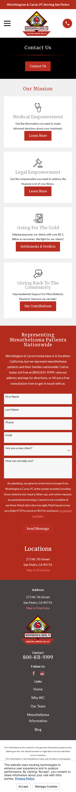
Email (8, 435)
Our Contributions (37, 306)
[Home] (36, 23)
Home (38, 689)
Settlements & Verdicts (38, 246)
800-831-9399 (38, 657)
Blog (38, 730)
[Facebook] (34, 673)
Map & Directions (38, 570)
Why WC (38, 698)
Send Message (38, 529)
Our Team (38, 706)
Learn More (38, 136)
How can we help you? (19, 460)
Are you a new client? (18, 448)
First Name (12, 396)
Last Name (12, 409)
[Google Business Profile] (42, 673)
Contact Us (38, 66)
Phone (9, 422)
